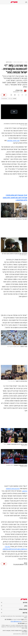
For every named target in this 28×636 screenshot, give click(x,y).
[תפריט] (26, 2)
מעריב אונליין (19, 90)
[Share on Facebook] (22, 95)
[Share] (26, 95)
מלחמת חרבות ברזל (18, 564)
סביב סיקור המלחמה (13, 140)
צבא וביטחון (9, 62)
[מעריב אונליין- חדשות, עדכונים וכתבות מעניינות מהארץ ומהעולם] (14, 2)
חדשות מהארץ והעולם (18, 62)
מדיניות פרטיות (16, 634)
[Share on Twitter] (18, 95)
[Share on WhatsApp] (15, 95)
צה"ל (25, 564)
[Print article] (11, 95)
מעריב (26, 62)
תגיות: (25, 563)
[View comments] (4, 95)
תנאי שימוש (24, 634)
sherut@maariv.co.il (16, 621)
